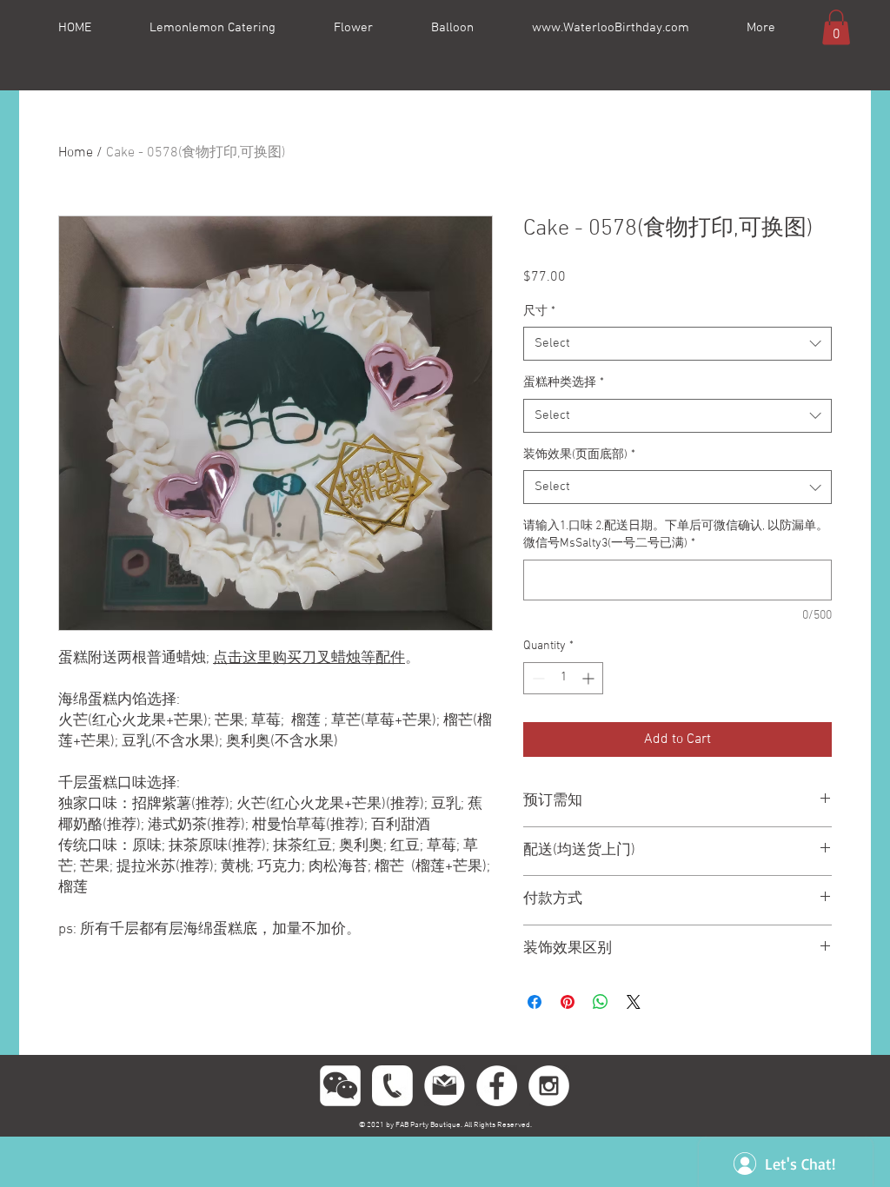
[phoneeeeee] (392, 1085)
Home (75, 153)
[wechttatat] (340, 1085)
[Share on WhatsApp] (600, 1001)
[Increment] (590, 678)
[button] (836, 27)
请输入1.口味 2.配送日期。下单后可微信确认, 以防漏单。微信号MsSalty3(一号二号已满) (675, 535)
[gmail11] (444, 1085)
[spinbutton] (563, 678)
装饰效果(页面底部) (579, 455)
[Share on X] (633, 1001)
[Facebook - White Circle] (496, 1085)
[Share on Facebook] (534, 1001)
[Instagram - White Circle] (548, 1085)
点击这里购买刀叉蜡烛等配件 (309, 658)
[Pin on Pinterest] (567, 1001)
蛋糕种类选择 (563, 382)
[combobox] (677, 344)
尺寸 (539, 311)
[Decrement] (537, 678)
